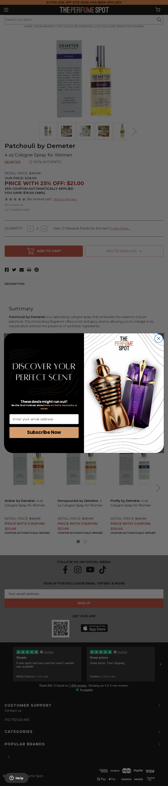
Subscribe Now (44, 432)
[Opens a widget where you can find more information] (16, 778)
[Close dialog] (158, 338)
